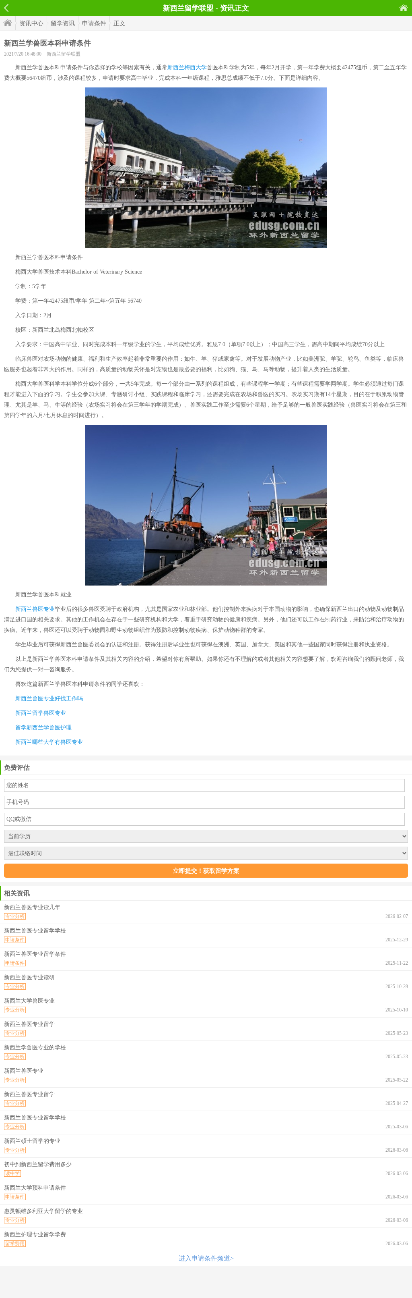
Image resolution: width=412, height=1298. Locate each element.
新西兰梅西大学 (187, 67)
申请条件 (94, 23)
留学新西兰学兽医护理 (43, 728)
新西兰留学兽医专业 (40, 713)
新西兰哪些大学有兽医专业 (49, 742)
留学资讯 (63, 23)
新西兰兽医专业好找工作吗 (49, 699)
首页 (403, 7)
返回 (6, 8)
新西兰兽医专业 (35, 609)
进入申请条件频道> (206, 1258)
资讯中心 (31, 23)
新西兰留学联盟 (63, 54)
